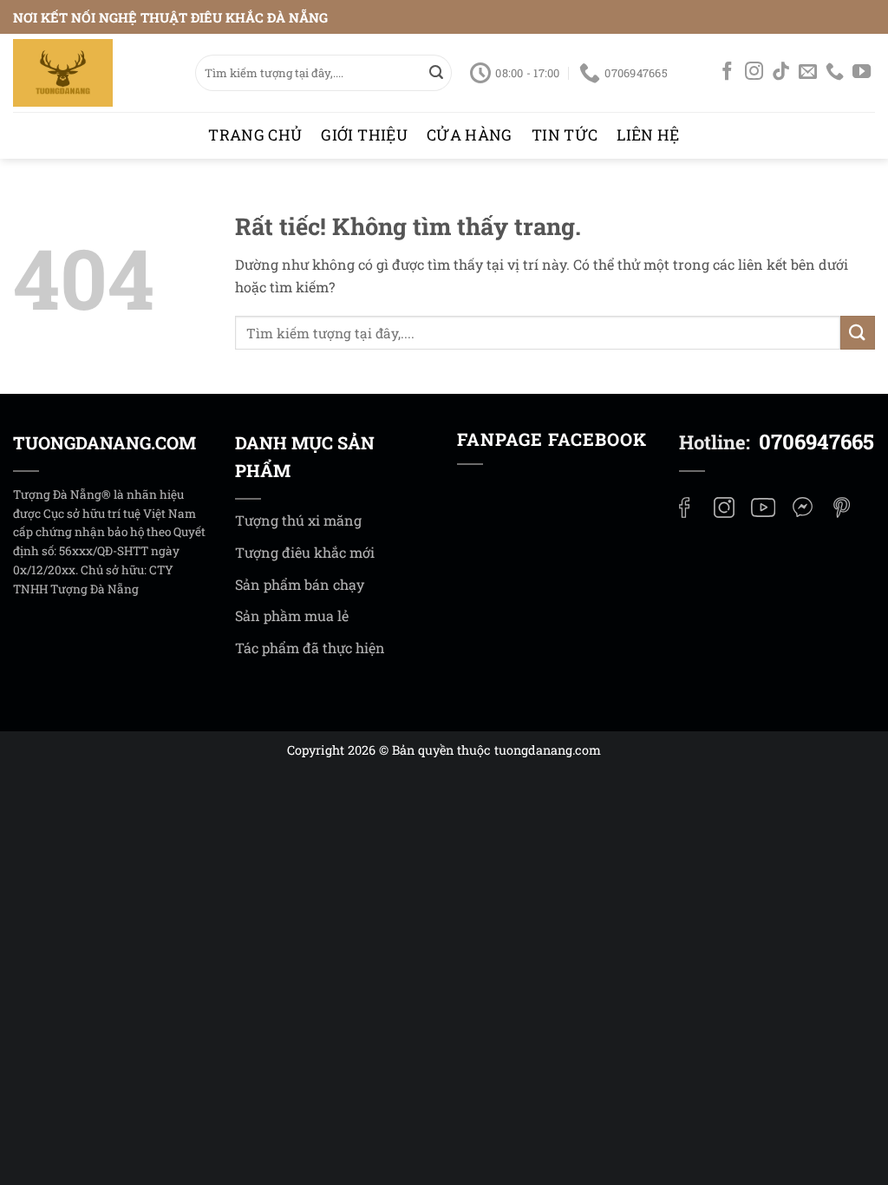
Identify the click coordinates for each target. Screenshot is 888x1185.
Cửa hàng (470, 135)
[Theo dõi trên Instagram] (754, 74)
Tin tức (564, 135)
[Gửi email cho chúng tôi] (808, 74)
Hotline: (776, 442)
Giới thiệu (364, 135)
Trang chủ (255, 135)
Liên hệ (648, 135)
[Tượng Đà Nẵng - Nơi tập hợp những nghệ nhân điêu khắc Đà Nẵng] (91, 73)
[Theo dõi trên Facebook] (727, 74)
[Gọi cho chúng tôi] (835, 74)
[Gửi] (436, 73)
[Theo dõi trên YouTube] (861, 74)
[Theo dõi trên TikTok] (781, 74)
